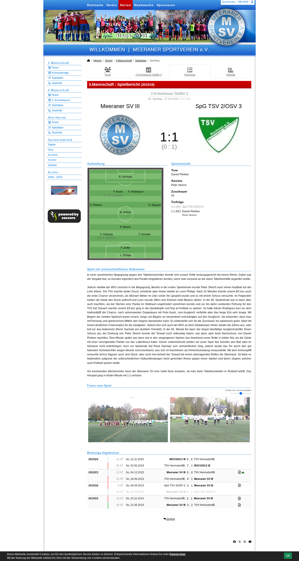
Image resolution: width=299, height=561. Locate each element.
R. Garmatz (125, 176)
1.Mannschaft (58, 63)
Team (55, 67)
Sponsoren (166, 5)
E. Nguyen (155, 205)
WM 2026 (243, 1)
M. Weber (125, 212)
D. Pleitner (96, 205)
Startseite (95, 5)
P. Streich (125, 227)
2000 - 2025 (55, 177)
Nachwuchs (144, 5)
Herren (125, 5)
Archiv (53, 172)
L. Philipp (125, 255)
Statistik (56, 83)
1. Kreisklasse (60, 100)
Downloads (228, 1)
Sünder (52, 165)
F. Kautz (118, 191)
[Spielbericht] (239, 472)
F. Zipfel (125, 247)
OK (288, 555)
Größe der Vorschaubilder (238, 390)
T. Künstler (144, 234)
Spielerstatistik (60, 140)
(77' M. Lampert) (113, 195)
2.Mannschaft (58, 90)
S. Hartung (106, 234)
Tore (50, 149)
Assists (53, 154)
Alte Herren (57, 117)
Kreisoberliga (60, 72)
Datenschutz (177, 554)
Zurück (170, 519)
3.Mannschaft (124, 60)
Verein (111, 5)
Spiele (52, 144)
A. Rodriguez (136, 191)
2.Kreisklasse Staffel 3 (148, 74)
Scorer (52, 159)
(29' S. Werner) (106, 238)
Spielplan (57, 77)
